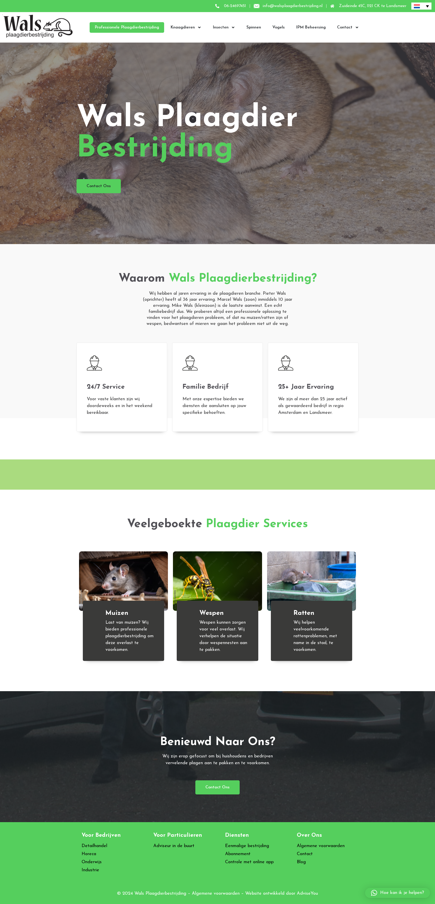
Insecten (221, 27)
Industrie (90, 870)
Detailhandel (94, 846)
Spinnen (253, 27)
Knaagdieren (182, 27)
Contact (344, 27)
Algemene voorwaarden (321, 846)
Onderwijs (92, 862)
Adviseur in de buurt (173, 846)
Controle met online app (249, 862)
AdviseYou (307, 893)
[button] (397, 893)
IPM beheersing (311, 27)
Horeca (89, 854)
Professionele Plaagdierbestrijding (127, 27)
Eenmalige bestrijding (247, 846)
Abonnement (237, 854)
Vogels (278, 27)
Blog (301, 862)
